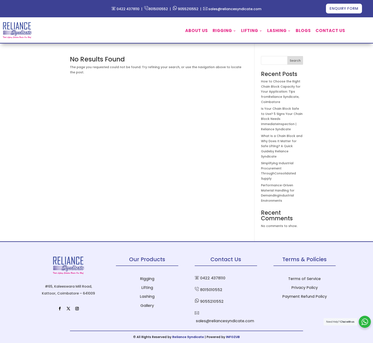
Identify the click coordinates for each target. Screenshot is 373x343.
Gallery (147, 305)
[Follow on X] (68, 308)
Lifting (249, 31)
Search (295, 60)
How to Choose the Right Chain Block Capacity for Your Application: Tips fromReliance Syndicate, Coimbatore (280, 91)
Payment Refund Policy (304, 296)
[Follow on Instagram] (77, 308)
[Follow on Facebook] (59, 308)
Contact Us (330, 31)
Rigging (222, 31)
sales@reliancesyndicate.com (234, 8)
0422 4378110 (127, 8)
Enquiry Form (344, 8)
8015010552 (158, 8)
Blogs (303, 31)
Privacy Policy (304, 287)
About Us (196, 31)
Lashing (277, 31)
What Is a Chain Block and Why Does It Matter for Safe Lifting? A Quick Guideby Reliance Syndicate (281, 146)
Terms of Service (304, 278)
